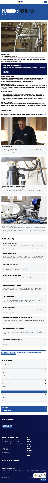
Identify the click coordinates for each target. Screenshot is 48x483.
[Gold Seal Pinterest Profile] (18, 460)
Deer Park (26, 470)
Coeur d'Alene (15, 470)
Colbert (19, 470)
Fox (6, 477)
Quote (45, 2)
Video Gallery (29, 450)
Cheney (9, 470)
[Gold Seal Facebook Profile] (5, 460)
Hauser (41, 470)
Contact (28, 455)
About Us (28, 448)
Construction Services (6, 411)
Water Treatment (5, 378)
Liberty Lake (4, 471)
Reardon (30, 471)
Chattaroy (5, 470)
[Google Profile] (3, 460)
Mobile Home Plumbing (5, 383)
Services (28, 439)
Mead (7, 471)
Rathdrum (27, 471)
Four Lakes (31, 470)
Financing (29, 445)
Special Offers (29, 443)
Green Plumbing (4, 397)
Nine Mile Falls (15, 471)
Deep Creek (22, 470)
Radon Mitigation (4, 389)
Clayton (12, 470)
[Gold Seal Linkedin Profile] (16, 460)
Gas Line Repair (4, 375)
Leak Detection (4, 372)
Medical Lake (11, 471)
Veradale (43, 471)
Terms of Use (32, 477)
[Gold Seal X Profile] (11, 460)
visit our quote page (6, 422)
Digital (8, 477)
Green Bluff (38, 470)
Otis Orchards (20, 471)
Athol (3, 470)
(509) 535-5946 (41, 2)
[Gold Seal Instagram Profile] (7, 460)
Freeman (34, 470)
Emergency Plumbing (5, 364)
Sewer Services (5, 407)
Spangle (33, 471)
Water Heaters (4, 367)
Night (5, 477)
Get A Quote (6, 72)
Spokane (36, 471)
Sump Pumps (4, 380)
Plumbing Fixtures (5, 391)
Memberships (29, 441)
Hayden (44, 470)
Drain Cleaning (4, 369)
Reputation (29, 446)
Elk (28, 470)
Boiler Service (4, 386)
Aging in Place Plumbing (6, 394)
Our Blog (28, 452)
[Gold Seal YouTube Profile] (9, 460)
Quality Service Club (5, 400)
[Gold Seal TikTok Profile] (14, 460)
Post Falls (23, 471)
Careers (28, 454)
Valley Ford (40, 471)
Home (28, 437)
